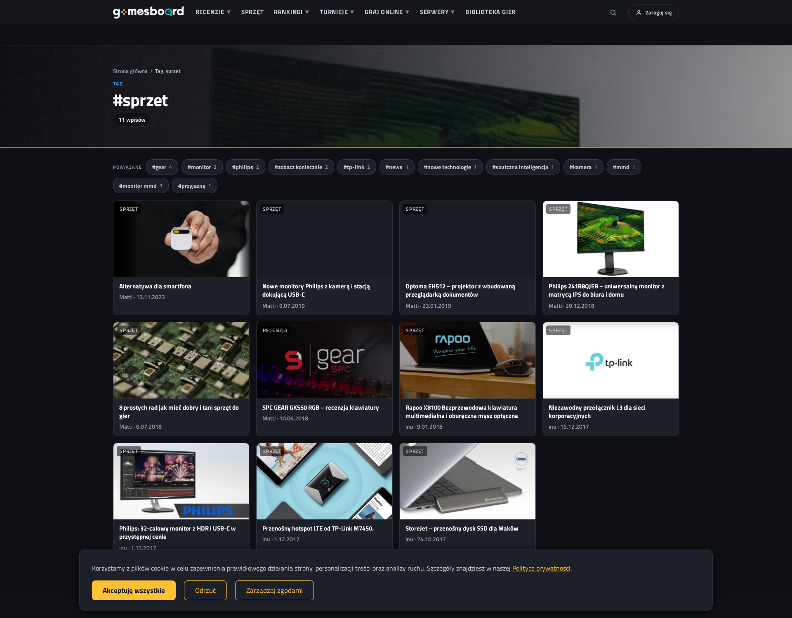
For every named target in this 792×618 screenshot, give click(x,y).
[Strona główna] (148, 12)
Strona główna (130, 71)
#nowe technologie (450, 167)
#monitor (202, 167)
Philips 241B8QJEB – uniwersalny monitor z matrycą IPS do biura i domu (607, 290)
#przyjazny (194, 185)
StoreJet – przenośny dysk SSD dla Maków (462, 528)
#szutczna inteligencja (523, 167)
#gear (162, 167)
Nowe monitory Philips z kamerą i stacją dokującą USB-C (316, 290)
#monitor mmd (141, 185)
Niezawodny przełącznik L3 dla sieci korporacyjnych (597, 411)
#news (397, 167)
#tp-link (357, 167)
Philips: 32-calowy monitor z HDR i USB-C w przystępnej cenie (177, 532)
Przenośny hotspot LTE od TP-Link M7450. (318, 528)
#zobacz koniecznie (301, 167)
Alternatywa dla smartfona (155, 286)
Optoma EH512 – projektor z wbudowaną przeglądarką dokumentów (460, 290)
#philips (245, 167)
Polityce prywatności (541, 568)
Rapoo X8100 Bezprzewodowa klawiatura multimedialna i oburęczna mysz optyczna (461, 411)
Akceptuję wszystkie (134, 590)
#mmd (624, 167)
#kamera (583, 167)
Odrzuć (205, 590)
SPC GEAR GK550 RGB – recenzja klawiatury (320, 407)
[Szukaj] (613, 12)
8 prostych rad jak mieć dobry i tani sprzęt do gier (179, 411)
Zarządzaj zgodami (274, 590)
